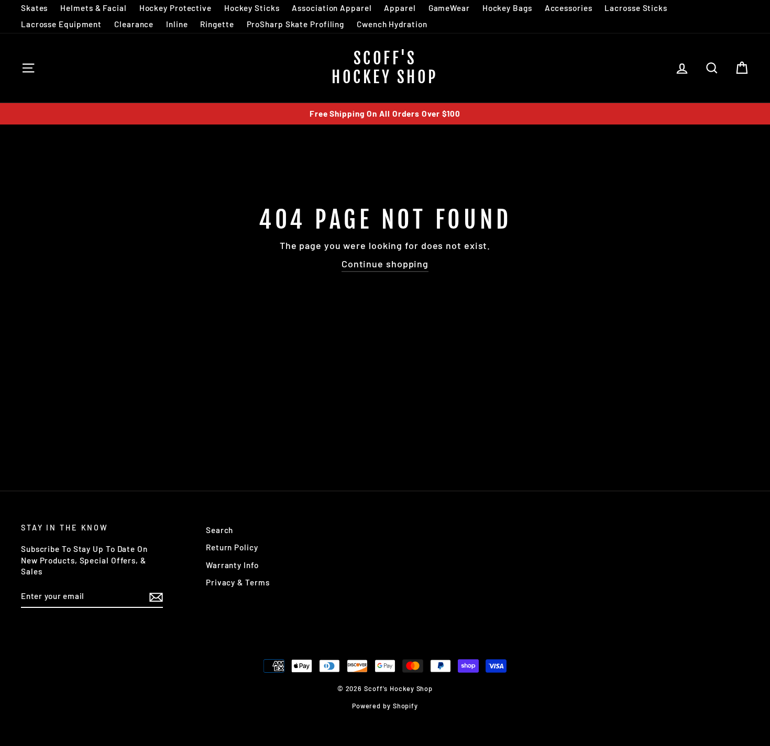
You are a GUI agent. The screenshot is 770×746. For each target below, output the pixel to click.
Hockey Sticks (252, 8)
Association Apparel (331, 8)
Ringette (217, 24)
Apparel (399, 8)
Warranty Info (232, 565)
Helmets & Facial (93, 8)
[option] (385, 113)
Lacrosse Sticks (635, 8)
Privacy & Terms (238, 582)
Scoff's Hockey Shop (385, 68)
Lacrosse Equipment (61, 24)
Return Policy (232, 547)
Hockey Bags (507, 8)
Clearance (133, 24)
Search (219, 530)
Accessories (568, 8)
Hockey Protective (175, 8)
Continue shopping (385, 263)
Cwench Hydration (392, 24)
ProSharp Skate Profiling (296, 24)
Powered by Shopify (385, 706)
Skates (34, 8)
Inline (177, 24)
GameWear (449, 8)
